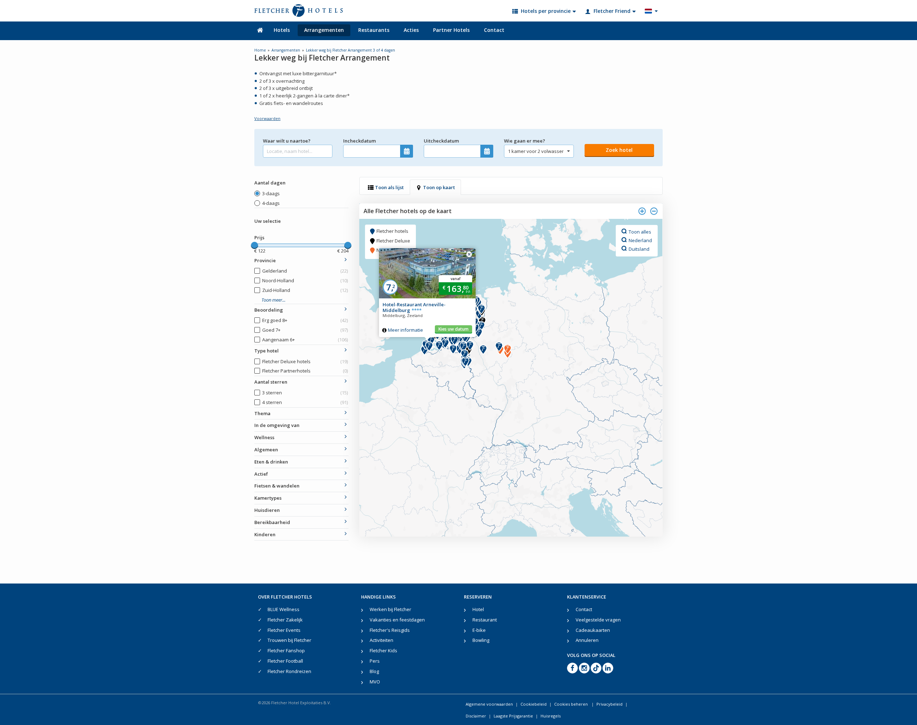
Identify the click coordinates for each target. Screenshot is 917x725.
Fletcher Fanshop (286, 650)
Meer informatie (405, 330)
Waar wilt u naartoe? (287, 141)
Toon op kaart (439, 187)
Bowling (480, 640)
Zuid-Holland (305, 290)
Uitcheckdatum (441, 141)
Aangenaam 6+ (305, 339)
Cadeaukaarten (593, 630)
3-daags (271, 193)
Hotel (478, 609)
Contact (494, 30)
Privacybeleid (609, 704)
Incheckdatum (359, 141)
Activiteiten (381, 640)
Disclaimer (476, 716)
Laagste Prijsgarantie (513, 716)
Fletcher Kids (383, 650)
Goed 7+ (305, 330)
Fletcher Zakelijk (285, 619)
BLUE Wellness (283, 609)
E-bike (479, 630)
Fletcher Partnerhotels (305, 371)
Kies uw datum (453, 329)
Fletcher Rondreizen (289, 671)
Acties (411, 30)
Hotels (282, 30)
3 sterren (305, 392)
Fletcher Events (284, 630)
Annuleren (587, 640)
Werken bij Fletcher (390, 609)
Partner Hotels (451, 30)
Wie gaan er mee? (524, 141)
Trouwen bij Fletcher (289, 640)
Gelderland (305, 271)
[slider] (254, 245)
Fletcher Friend (612, 11)
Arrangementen (324, 30)
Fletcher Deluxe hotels (305, 361)
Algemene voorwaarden (489, 704)
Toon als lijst (389, 187)
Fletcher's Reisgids (390, 630)
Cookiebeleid (533, 704)
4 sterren (305, 402)
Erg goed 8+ (305, 320)
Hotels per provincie (545, 11)
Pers (375, 661)
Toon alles (640, 231)
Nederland (640, 240)
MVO (375, 681)
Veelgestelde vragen (598, 619)
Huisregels (551, 716)
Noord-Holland (305, 280)
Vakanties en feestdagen (397, 619)
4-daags (271, 203)
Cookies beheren (571, 704)
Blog (374, 671)
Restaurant (484, 619)
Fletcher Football (285, 661)
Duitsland (639, 248)
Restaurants (373, 30)
